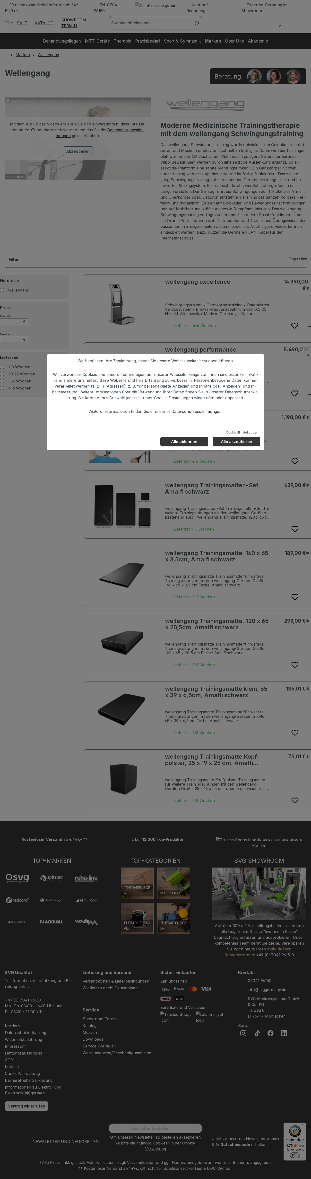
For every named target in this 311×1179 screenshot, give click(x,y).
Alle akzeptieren (236, 441)
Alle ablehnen (184, 441)
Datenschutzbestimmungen (196, 411)
